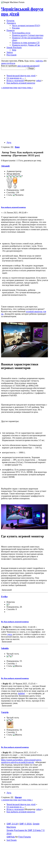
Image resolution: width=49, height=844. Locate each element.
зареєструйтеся (8, 63)
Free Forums (24, 837)
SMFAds (11, 837)
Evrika (4, 596)
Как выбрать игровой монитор (13, 207)
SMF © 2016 (25, 824)
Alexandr (5, 166)
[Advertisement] (24, 114)
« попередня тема (9, 87)
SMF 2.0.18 (12, 824)
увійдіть (39, 61)
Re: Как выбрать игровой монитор (15, 622)
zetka (38, 80)
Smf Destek (12, 840)
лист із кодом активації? (28, 66)
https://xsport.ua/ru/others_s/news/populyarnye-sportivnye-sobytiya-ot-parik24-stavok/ (21, 761)
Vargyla (4, 712)
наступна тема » (25, 87)
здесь (9, 634)
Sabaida (5, 648)
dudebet (21, 693)
